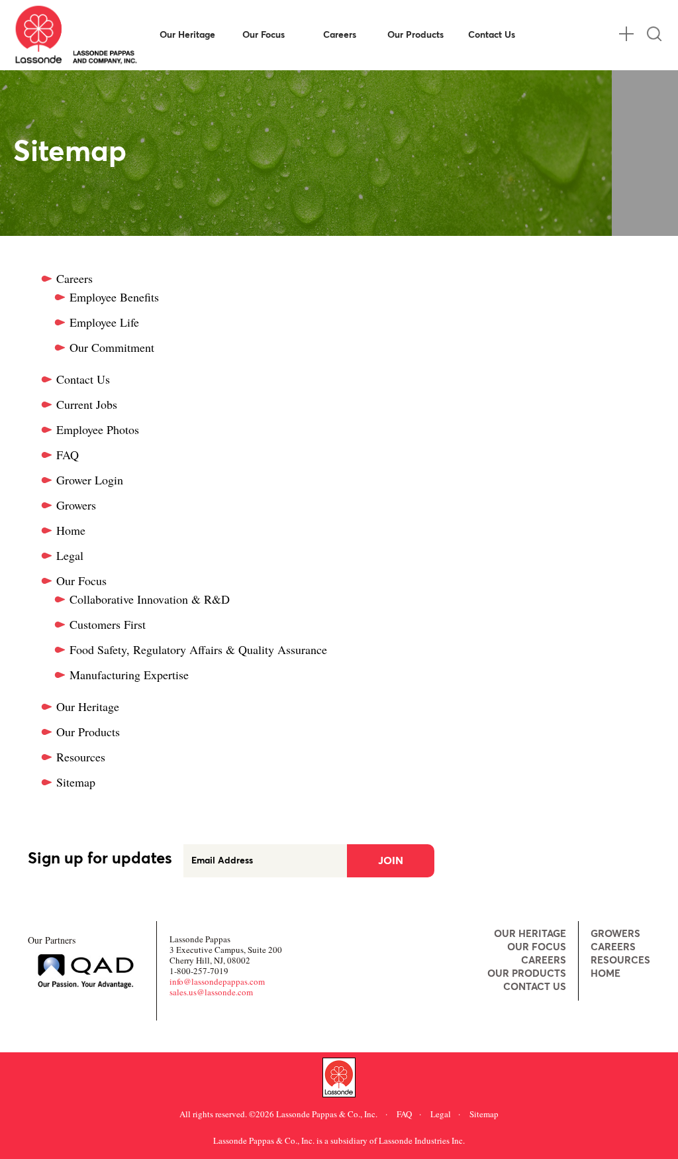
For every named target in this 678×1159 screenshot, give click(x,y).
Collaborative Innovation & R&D (150, 599)
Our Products (415, 35)
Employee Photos (97, 429)
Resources (80, 757)
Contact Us (491, 35)
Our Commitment (112, 347)
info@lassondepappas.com (217, 981)
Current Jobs (86, 404)
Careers (339, 35)
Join (390, 860)
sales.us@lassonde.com (211, 992)
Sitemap (75, 782)
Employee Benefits (114, 297)
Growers (76, 505)
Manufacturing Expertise (129, 675)
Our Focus (263, 35)
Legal (69, 555)
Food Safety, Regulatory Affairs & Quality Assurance (198, 649)
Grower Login (89, 480)
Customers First (108, 624)
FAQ (67, 455)
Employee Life (104, 322)
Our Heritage (187, 35)
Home (70, 530)
